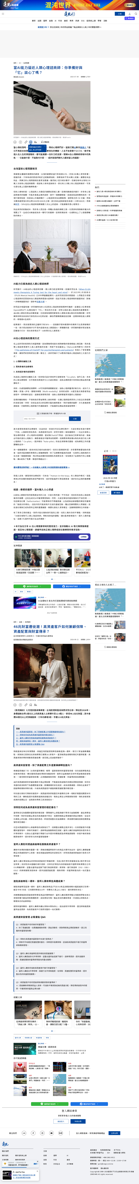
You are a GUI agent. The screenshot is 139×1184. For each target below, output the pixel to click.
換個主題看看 (112, 412)
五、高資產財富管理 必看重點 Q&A (30, 744)
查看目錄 (103, 492)
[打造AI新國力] (110, 464)
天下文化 (117, 1150)
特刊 (114, 450)
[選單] (2, 13)
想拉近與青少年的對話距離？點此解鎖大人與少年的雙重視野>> (75, 27)
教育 (71, 20)
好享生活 (32, 1063)
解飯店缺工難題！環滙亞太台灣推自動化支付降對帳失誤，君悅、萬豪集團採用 (39, 1091)
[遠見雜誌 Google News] (60, 1133)
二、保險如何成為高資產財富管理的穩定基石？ (35, 734)
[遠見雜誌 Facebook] (33, 1133)
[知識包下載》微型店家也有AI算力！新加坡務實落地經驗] (8, 1175)
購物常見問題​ (20, 1160)
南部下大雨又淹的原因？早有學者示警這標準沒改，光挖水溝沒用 (78, 1091)
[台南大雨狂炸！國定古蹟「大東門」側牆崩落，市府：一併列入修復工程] (20, 1079)
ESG (82, 20)
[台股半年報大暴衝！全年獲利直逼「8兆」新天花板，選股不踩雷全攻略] (59, 1067)
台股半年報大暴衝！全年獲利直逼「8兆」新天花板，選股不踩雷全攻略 (79, 1067)
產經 (66, 20)
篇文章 (41, 301)
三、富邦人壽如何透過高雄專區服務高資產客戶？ (36, 738)
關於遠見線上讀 (20, 1155)
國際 (45, 20)
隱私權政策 (105, 1168)
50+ (108, 1152)
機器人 (83, 147)
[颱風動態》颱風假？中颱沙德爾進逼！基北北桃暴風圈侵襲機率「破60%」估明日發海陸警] (59, 1079)
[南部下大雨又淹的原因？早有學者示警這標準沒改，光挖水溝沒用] (59, 1091)
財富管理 (39, 1038)
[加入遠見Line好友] (24, 1133)
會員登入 (60, 1121)
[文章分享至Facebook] (20, 142)
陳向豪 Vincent (19, 77)
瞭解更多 (130, 5)
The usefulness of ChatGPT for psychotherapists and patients (44, 350)
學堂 (99, 20)
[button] (87, 558)
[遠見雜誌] (69, 13)
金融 (51, 20)
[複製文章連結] (26, 142)
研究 (17, 204)
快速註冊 (78, 1121)
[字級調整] (35, 142)
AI (55, 20)
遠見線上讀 (91, 20)
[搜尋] (136, 13)
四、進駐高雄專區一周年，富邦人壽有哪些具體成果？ (38, 741)
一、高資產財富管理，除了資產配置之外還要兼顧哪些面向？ (41, 731)
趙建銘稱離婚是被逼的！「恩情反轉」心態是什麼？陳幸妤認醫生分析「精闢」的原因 (39, 1067)
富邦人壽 (18, 1038)
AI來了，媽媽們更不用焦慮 (109, 487)
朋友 (21, 592)
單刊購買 (117, 492)
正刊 (106, 450)
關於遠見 (5, 1155)
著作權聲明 (94, 1168)
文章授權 (5, 1160)
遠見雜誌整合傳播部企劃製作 (23, 639)
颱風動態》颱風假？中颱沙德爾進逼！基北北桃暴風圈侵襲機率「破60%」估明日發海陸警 (79, 1079)
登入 (30, 149)
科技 (60, 20)
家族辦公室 (28, 1038)
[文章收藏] (31, 142)
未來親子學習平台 (97, 1152)
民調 (77, 20)
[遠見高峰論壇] (11, 5)
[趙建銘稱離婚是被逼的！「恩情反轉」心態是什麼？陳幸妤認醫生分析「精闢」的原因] (20, 1067)
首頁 (15, 63)
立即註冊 (114, 1133)
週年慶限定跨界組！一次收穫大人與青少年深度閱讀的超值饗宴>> (42, 467)
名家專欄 (26, 63)
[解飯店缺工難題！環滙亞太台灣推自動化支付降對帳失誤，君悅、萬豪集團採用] (20, 1091)
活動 (105, 20)
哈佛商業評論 (105, 1150)
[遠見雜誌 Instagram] (42, 1133)
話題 (39, 20)
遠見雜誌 (93, 1150)
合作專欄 (70, 1164)
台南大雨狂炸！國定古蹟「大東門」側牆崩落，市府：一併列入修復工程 (39, 1079)
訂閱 (120, 14)
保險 (47, 1038)
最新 (34, 20)
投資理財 (28, 622)
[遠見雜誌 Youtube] (51, 1133)
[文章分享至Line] (15, 142)
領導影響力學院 (119, 1152)
